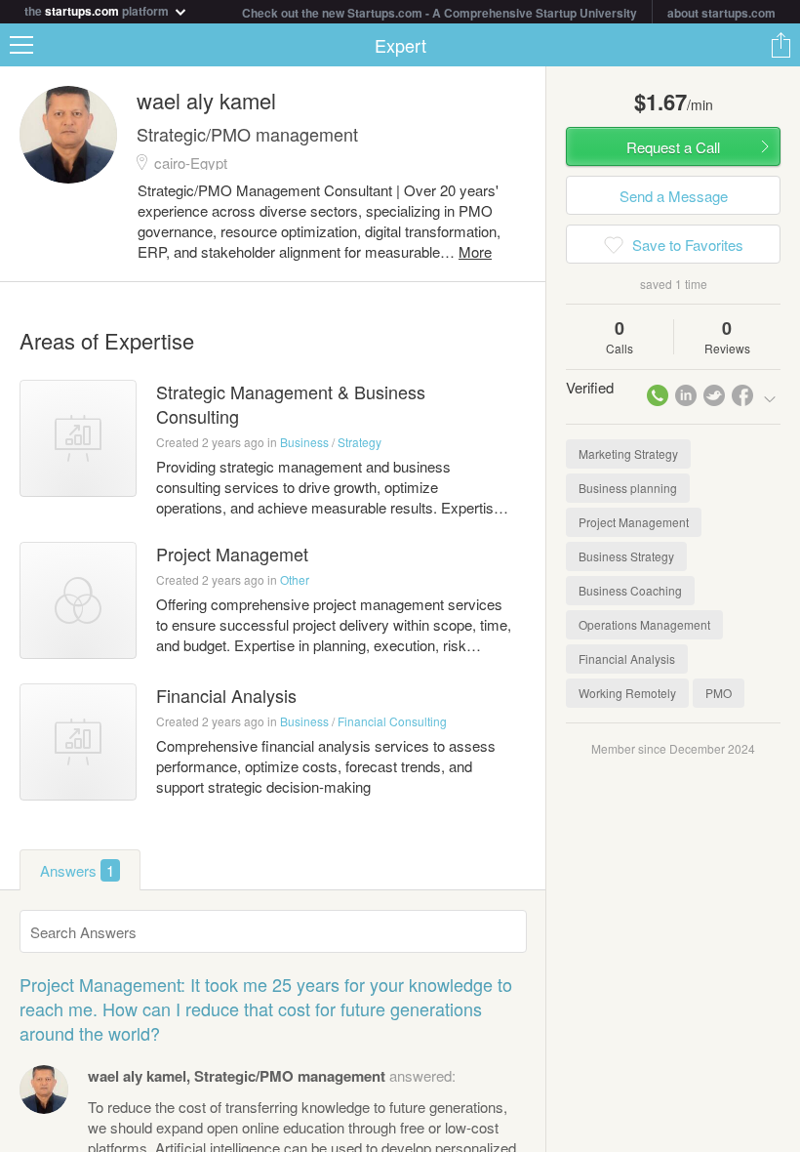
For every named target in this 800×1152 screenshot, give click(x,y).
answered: (272, 1075)
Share (780, 44)
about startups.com (721, 12)
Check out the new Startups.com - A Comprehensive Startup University (439, 12)
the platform (98, 9)
